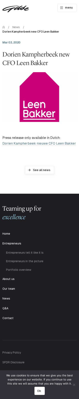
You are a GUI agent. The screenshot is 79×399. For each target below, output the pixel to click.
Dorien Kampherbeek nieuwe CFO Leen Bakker (39, 143)
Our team (8, 288)
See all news (41, 170)
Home (3, 27)
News (16, 27)
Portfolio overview (18, 269)
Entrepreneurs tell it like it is (24, 252)
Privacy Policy (11, 352)
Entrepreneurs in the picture (24, 261)
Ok (39, 390)
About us (8, 279)
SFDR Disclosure (13, 362)
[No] (74, 385)
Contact (8, 318)
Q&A (5, 308)
